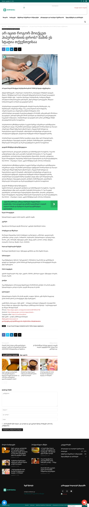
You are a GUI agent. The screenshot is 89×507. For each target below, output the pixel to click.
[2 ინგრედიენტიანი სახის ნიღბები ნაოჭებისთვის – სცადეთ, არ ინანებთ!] (49, 365)
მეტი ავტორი (23, 355)
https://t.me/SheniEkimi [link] (19, 314)
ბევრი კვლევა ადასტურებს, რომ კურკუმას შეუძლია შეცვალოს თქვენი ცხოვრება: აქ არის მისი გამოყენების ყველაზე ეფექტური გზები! (10, 375)
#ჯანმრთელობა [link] (17, 321)
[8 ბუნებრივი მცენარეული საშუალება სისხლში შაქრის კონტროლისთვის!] (29, 365)
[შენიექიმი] (84, 502)
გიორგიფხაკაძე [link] (7, 321)
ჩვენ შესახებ (27, 493)
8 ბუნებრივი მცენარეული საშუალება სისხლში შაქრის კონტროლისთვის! (28, 373)
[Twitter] (7, 49)
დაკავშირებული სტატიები (10, 355)
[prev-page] (3, 382)
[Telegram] (86, 1)
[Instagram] (84, 1)
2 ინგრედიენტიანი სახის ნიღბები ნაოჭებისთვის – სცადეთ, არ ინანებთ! (47, 373)
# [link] (17, 319)
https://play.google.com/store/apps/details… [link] (20, 312)
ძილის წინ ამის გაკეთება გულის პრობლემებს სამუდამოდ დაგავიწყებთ (48, 469)
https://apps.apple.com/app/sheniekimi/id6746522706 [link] (23, 310)
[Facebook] (81, 1)
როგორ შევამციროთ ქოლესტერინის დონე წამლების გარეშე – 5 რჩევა (48, 460)
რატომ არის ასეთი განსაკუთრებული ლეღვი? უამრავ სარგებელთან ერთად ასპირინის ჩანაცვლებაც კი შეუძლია (14, 347)
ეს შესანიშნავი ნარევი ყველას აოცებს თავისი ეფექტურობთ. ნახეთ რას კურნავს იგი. (45, 347)
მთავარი (4, 26)
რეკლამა (34, 493)
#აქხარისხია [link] (27, 321)
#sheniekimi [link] (13, 319)
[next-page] (6, 382)
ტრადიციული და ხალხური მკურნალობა (18, 26)
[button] (85, 22)
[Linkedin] (11, 49)
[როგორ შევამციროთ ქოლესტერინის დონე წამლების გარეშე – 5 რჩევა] (35, 461)
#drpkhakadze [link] (36, 321)
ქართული (72, 506)
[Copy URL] (19, 49)
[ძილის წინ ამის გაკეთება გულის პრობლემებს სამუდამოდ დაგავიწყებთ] (35, 470)
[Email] (15, 49)
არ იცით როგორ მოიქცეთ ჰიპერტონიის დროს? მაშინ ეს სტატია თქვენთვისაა (25, 326)
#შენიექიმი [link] (5, 319)
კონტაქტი (41, 493)
